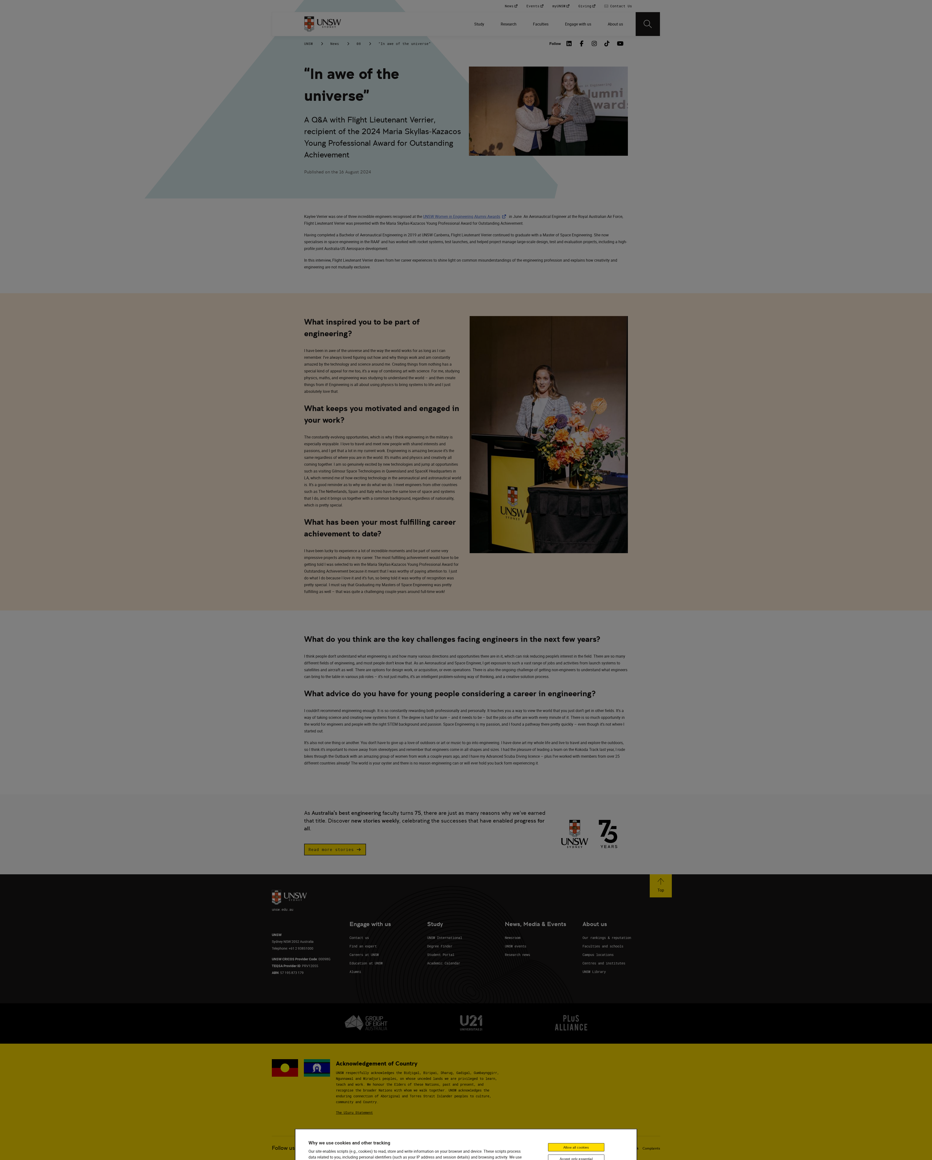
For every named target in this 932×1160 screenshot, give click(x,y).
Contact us (359, 937)
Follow (555, 43)
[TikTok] (607, 43)
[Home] (322, 24)
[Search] (648, 24)
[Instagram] (594, 43)
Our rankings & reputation (606, 937)
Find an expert (363, 946)
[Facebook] (581, 43)
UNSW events (515, 946)
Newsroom (512, 937)
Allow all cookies (576, 1147)
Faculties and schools (602, 946)
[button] (335, 849)
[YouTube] (619, 43)
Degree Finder (439, 946)
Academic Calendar (443, 963)
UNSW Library (594, 971)
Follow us (283, 1148)
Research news (517, 954)
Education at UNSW (366, 963)
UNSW (308, 43)
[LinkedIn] (569, 43)
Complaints (651, 1148)
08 (359, 43)
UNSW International (444, 937)
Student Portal (440, 954)
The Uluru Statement (354, 1112)
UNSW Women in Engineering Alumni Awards (465, 216)
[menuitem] (479, 24)
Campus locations (598, 954)
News (334, 43)
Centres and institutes (603, 963)
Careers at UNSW (364, 954)
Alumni (355, 971)
